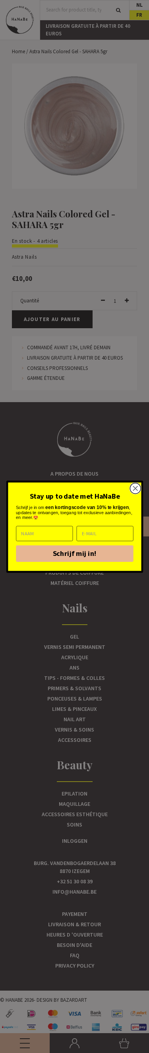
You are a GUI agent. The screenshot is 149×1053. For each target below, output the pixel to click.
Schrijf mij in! (74, 553)
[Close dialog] (135, 488)
